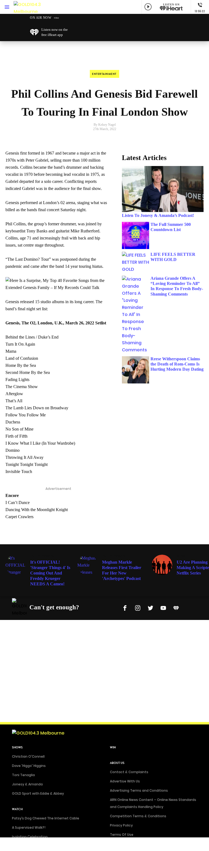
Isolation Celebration (30, 836)
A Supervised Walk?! (28, 827)
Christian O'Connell (28, 756)
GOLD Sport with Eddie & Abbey (38, 793)
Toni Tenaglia (23, 775)
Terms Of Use (121, 834)
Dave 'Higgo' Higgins (29, 765)
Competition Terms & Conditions (138, 816)
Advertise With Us (125, 781)
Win (113, 747)
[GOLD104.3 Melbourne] (30, 7)
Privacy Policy (121, 825)
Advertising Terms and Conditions (139, 790)
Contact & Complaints (129, 772)
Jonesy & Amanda (27, 784)
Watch (17, 809)
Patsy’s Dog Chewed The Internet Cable (45, 818)
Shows (17, 747)
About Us (117, 763)
